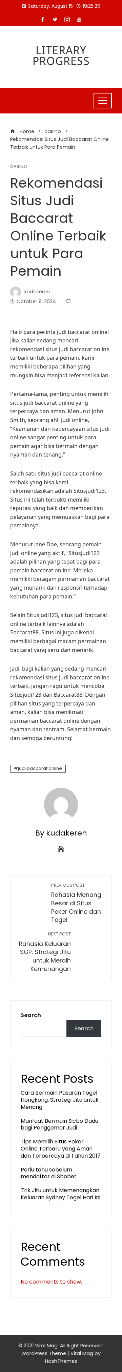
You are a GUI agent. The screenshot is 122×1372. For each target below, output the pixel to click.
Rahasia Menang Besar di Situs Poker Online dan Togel (76, 903)
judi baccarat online (40, 768)
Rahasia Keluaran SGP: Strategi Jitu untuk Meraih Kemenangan (45, 952)
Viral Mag (81, 1353)
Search (31, 1015)
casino (18, 167)
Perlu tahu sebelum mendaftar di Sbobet (49, 1173)
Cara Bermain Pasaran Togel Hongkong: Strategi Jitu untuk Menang (60, 1100)
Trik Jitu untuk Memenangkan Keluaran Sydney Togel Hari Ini (60, 1193)
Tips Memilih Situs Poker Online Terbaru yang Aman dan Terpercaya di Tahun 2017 (61, 1149)
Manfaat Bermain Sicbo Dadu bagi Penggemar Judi (59, 1124)
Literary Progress (61, 55)
